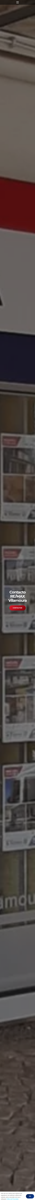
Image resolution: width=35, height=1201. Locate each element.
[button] (17, 2)
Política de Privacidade (12, 1199)
